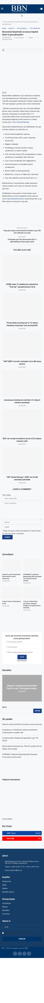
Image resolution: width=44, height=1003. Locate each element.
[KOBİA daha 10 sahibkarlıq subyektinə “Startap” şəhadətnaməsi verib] (22, 268)
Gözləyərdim (12, 647)
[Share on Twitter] (27, 222)
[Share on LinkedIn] (32, 222)
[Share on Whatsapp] (42, 222)
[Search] (36, 9)
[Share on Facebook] (22, 222)
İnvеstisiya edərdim (15, 642)
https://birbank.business (15, 199)
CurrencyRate (7, 819)
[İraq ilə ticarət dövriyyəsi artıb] (11, 592)
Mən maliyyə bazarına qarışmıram (20, 652)
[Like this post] (16, 222)
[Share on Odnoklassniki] (37, 222)
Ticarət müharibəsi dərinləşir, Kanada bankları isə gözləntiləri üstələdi (32, 604)
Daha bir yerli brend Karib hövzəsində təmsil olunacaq (22, 724)
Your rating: (6, 495)
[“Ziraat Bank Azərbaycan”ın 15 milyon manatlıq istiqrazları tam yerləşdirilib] (22, 306)
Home (4, 22)
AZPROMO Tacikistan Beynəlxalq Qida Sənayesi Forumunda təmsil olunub (32, 578)
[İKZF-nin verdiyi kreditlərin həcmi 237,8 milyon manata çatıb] (22, 422)
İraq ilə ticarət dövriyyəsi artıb (11, 602)
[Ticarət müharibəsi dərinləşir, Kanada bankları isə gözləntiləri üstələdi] (32, 592)
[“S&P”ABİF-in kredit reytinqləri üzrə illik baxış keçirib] (22, 345)
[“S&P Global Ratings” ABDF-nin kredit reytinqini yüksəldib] (22, 460)
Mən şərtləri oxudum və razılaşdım (17, 933)
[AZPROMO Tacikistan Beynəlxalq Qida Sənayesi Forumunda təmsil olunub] (32, 565)
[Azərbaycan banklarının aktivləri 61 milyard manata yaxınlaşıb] (22, 383)
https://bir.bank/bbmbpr (20, 122)
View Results (22, 661)
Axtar (4, 707)
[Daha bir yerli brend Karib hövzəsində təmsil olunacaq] (11, 565)
